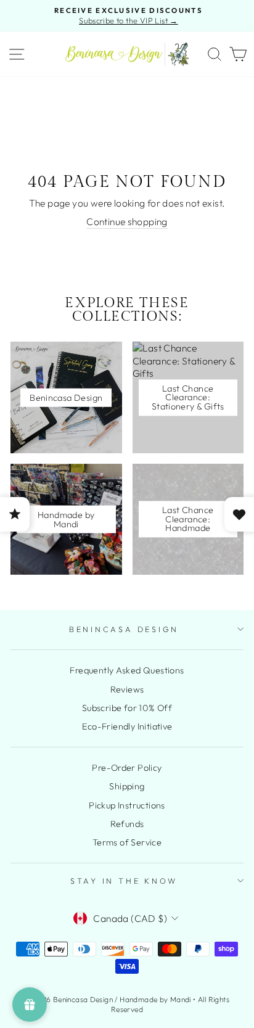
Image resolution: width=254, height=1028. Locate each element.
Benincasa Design (124, 629)
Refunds (127, 823)
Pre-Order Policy (127, 767)
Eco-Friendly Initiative (127, 726)
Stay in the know (124, 881)
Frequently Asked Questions (127, 670)
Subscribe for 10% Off (127, 707)
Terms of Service (127, 842)
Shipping (126, 786)
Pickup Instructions (127, 805)
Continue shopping (127, 221)
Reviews (127, 689)
